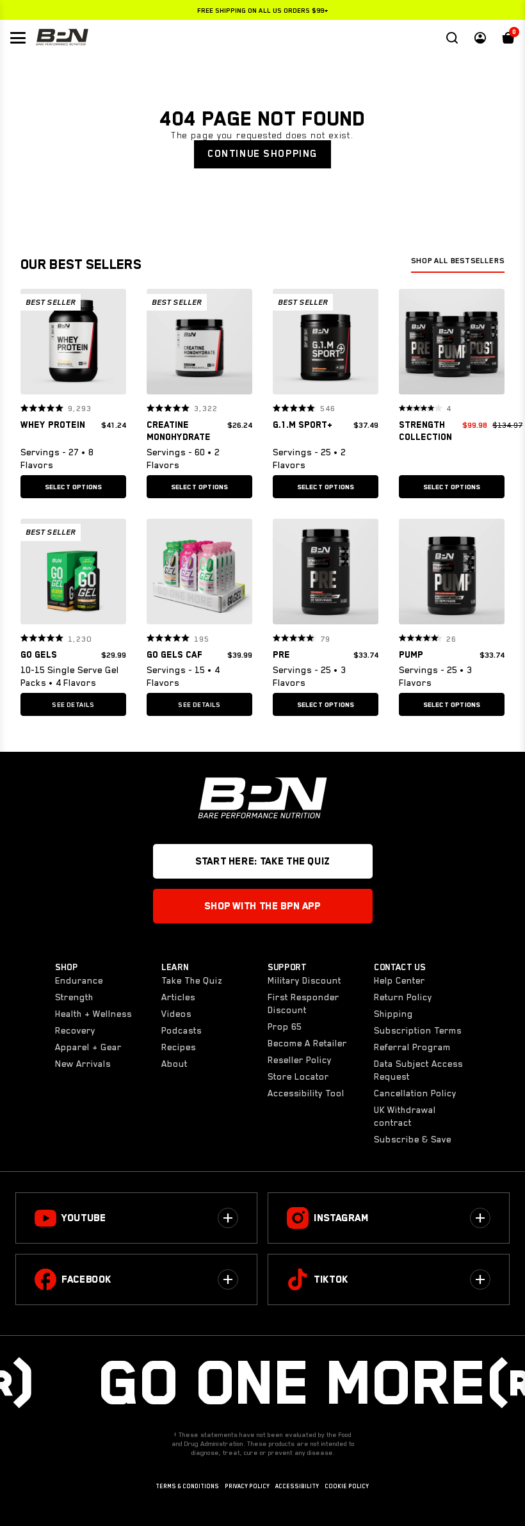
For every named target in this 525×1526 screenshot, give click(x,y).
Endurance (79, 980)
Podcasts (181, 1030)
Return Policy (403, 997)
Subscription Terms (418, 1030)
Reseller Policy (300, 1060)
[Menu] (18, 38)
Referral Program (412, 1047)
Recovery (75, 1030)
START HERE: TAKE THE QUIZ (262, 861)
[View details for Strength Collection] (452, 345)
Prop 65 (285, 1026)
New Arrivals (83, 1064)
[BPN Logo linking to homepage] (62, 38)
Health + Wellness (93, 1014)
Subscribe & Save (412, 1139)
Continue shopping (262, 153)
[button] (35, 341)
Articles (178, 997)
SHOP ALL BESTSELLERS (458, 260)
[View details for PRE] (325, 575)
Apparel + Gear (88, 1047)
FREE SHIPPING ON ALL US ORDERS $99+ (262, 10)
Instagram (341, 1218)
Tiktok (331, 1279)
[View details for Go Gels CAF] (199, 575)
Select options (73, 487)
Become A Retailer (307, 1043)
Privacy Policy (247, 1486)
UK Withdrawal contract (405, 1116)
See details (73, 704)
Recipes (178, 1047)
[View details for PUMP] (452, 575)
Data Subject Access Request (418, 1070)
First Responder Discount (303, 1003)
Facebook (86, 1279)
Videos (176, 1014)
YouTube (83, 1218)
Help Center (399, 980)
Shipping (393, 1014)
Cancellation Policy (415, 1093)
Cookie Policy (347, 1486)
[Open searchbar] (452, 37)
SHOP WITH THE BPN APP (262, 906)
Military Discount (304, 980)
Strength (74, 997)
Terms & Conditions (187, 1486)
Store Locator (298, 1076)
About (174, 1064)
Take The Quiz (191, 980)
